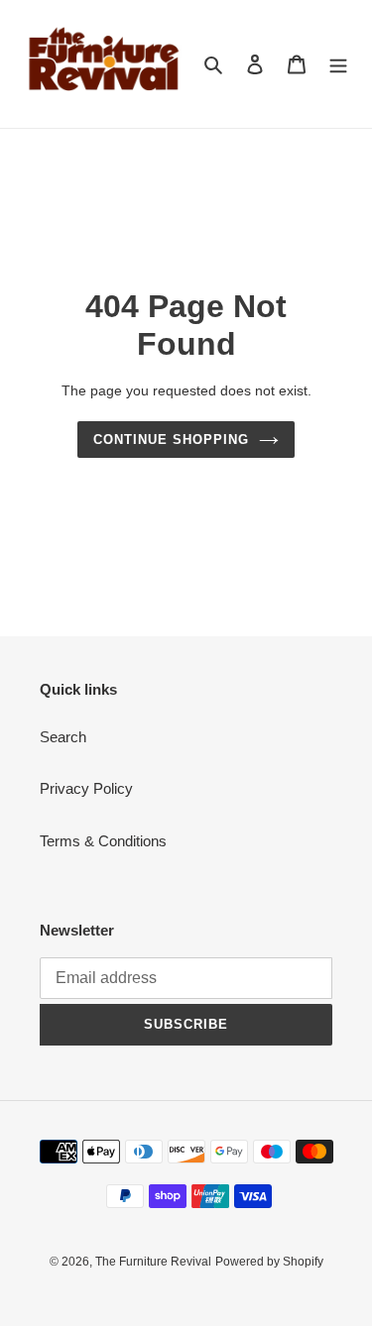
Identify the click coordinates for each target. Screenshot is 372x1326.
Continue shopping (171, 439)
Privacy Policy (86, 788)
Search (63, 736)
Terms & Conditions (103, 840)
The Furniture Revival (153, 1262)
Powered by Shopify (269, 1262)
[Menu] (338, 64)
